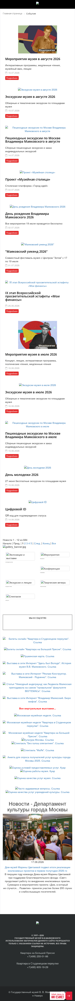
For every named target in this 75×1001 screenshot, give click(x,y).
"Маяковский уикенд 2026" (26, 251)
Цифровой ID (15, 509)
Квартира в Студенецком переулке (38, 963)
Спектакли (7, 600)
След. (37, 543)
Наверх (38, 995)
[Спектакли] (20, 596)
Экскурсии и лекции (8, 586)
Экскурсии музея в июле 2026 (28, 392)
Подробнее (12, 77)
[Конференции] (55, 568)
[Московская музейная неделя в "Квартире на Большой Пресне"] (37, 734)
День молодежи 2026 (21, 475)
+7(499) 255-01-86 (37, 956)
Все (54, 543)
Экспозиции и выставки (9, 562)
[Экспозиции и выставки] (20, 556)
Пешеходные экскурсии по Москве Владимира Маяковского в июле (32, 435)
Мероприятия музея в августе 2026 (32, 59)
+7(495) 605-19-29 (37, 967)
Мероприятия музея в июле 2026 (31, 354)
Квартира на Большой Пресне (37, 953)
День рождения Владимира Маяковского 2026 (27, 215)
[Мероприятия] (55, 554)
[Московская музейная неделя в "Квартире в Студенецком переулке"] (37, 723)
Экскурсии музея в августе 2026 (30, 97)
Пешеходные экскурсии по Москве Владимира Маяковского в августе (32, 140)
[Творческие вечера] (55, 582)
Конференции (42, 572)
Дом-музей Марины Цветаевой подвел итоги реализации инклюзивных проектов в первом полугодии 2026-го (37, 868)
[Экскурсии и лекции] (20, 582)
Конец (46, 543)
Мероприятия (42, 558)
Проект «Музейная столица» (27, 179)
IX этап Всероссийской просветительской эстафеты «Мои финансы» (32, 296)
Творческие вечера (43, 586)
